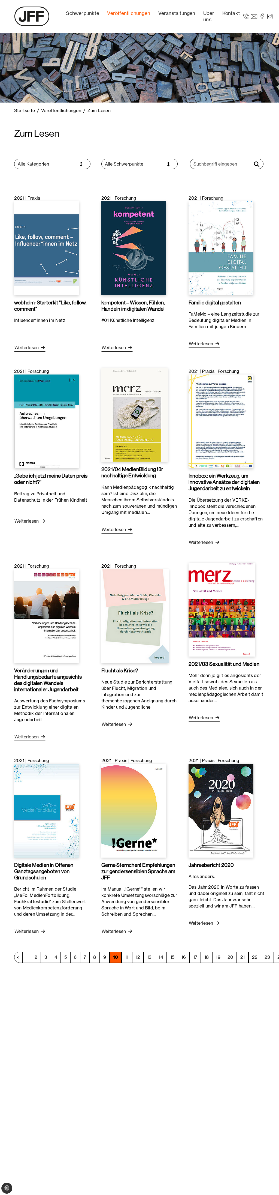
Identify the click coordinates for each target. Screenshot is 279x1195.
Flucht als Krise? (119, 670)
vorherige (18, 957)
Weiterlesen (27, 347)
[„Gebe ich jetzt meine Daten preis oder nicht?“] (46, 421)
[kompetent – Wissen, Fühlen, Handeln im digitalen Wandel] (133, 247)
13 (149, 957)
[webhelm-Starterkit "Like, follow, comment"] (46, 247)
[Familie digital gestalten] (221, 247)
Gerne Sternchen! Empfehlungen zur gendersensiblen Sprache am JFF (138, 871)
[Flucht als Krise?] (135, 615)
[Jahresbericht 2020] (221, 810)
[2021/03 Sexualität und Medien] (222, 609)
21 (242, 957)
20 (230, 957)
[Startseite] (32, 16)
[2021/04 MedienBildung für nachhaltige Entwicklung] (134, 414)
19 (218, 957)
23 (267, 957)
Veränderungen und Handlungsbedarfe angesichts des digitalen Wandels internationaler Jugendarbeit (48, 679)
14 (161, 957)
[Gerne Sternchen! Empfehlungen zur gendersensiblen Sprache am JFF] (133, 810)
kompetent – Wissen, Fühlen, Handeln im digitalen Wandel (133, 306)
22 (254, 957)
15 (172, 957)
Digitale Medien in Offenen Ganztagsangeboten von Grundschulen (43, 871)
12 (138, 957)
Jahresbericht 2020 (211, 865)
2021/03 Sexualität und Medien (224, 664)
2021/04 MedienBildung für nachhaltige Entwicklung (132, 472)
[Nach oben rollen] (267, 1183)
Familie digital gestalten (215, 303)
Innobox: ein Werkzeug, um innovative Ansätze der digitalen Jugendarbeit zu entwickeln (224, 482)
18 (206, 957)
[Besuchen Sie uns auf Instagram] (269, 16)
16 (183, 957)
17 (195, 957)
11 (126, 957)
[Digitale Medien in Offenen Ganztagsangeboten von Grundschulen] (46, 810)
